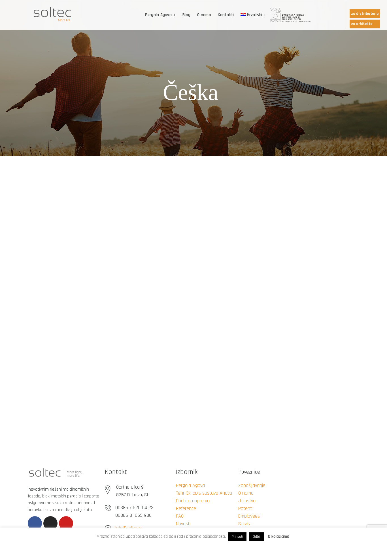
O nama (246, 493)
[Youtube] (66, 523)
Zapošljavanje (251, 485)
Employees (249, 516)
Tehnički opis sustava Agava (204, 493)
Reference (186, 508)
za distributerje (365, 13)
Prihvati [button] (237, 536)
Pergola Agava (190, 485)
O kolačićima (278, 536)
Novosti (183, 523)
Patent (245, 508)
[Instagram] (50, 523)
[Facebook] (35, 523)
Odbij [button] (257, 536)
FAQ (180, 516)
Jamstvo (247, 500)
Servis (244, 523)
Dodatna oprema (193, 500)
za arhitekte (361, 23)
